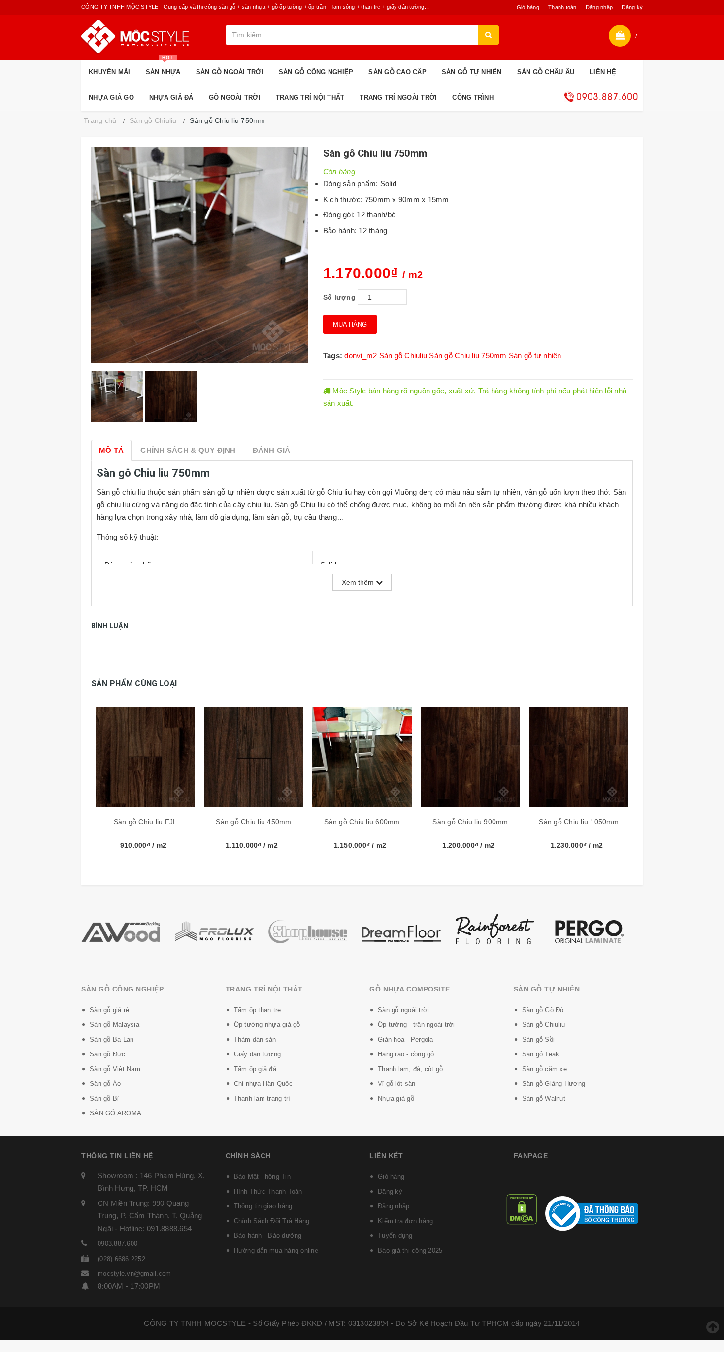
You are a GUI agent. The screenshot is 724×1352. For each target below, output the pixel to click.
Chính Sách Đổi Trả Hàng (272, 1221)
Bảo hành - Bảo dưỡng (268, 1235)
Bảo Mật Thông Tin (262, 1176)
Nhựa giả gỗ (396, 1098)
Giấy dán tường (257, 1054)
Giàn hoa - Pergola (405, 1039)
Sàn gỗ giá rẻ (109, 1010)
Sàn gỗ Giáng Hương (554, 1083)
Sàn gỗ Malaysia (114, 1024)
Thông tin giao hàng (263, 1206)
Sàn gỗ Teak (540, 1054)
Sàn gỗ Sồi (538, 1039)
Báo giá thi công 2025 (410, 1250)
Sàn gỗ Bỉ (104, 1098)
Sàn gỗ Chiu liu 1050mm (579, 822)
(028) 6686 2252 (121, 1258)
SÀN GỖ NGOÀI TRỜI (229, 72)
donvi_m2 (360, 355)
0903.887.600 (117, 1243)
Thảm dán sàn (255, 1039)
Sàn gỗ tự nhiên (535, 355)
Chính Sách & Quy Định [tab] (187, 450)
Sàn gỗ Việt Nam (115, 1069)
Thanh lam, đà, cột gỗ (410, 1069)
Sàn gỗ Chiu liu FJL (145, 822)
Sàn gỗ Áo (105, 1083)
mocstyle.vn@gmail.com (134, 1273)
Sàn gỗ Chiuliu (403, 355)
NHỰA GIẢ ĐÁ (171, 97)
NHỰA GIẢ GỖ (111, 97)
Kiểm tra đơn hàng (405, 1221)
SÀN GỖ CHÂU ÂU (546, 72)
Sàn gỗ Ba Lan (111, 1039)
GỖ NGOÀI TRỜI (235, 97)
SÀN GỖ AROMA (115, 1113)
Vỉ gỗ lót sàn (396, 1083)
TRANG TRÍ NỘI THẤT (310, 97)
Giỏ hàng (528, 7)
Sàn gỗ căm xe (544, 1069)
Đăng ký (632, 7)
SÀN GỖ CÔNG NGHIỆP (316, 72)
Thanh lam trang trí (262, 1098)
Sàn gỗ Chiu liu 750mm (467, 355)
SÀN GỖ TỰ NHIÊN (472, 72)
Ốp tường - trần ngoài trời (416, 1024)
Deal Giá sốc (601, 97)
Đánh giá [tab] (272, 450)
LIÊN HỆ (603, 72)
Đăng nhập (599, 7)
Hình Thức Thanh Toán (268, 1191)
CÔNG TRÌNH (473, 97)
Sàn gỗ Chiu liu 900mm (470, 822)
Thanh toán (562, 7)
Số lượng (339, 297)
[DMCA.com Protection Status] (521, 1208)
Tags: (334, 355)
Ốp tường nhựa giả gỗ (267, 1024)
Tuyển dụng (395, 1235)
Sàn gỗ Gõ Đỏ (543, 1010)
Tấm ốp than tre (257, 1010)
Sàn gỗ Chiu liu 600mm (361, 822)
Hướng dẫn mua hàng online (276, 1250)
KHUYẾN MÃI (110, 72)
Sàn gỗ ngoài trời (403, 1010)
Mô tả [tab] (111, 450)
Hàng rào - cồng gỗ (406, 1054)
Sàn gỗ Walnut (543, 1098)
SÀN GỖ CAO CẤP (397, 72)
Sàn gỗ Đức (108, 1054)
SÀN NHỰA (163, 68)
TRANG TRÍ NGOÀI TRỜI (398, 97)
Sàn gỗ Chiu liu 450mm (253, 822)
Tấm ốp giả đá (255, 1069)
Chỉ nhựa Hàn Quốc (263, 1083)
